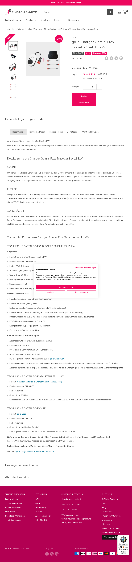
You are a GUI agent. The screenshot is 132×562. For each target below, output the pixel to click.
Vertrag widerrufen (113, 537)
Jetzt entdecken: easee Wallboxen (66, 2)
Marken (57, 20)
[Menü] (127, 536)
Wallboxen (10, 511)
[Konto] (119, 12)
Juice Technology (43, 515)
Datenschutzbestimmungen (85, 267)
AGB (104, 503)
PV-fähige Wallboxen (15, 515)
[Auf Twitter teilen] (116, 58)
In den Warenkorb (84, 99)
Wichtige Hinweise (90, 131)
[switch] (123, 552)
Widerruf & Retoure (111, 532)
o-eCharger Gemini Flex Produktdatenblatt (36, 451)
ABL (37, 499)
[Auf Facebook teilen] (106, 58)
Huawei (38, 511)
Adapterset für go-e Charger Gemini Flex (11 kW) (39, 381)
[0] (124, 12)
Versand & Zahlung (110, 528)
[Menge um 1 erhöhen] (99, 87)
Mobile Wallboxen (34, 29)
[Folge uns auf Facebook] (47, 554)
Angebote (45, 20)
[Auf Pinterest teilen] (111, 58)
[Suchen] (110, 12)
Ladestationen (11, 20)
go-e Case (21, 414)
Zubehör (29, 20)
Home (7, 29)
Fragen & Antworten (111, 515)
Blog (104, 507)
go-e (74, 38)
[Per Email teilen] (121, 58)
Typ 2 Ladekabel (13, 520)
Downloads (72, 131)
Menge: (75, 86)
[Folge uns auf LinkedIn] (57, 554)
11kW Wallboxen (13, 503)
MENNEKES (41, 520)
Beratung (72, 20)
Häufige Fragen (56, 131)
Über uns (106, 524)
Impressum (107, 520)
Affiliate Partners (110, 499)
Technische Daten (37, 131)
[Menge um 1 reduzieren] (85, 87)
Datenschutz (107, 511)
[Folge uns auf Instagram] (52, 554)
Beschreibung (18, 131)
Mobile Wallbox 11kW (53, 29)
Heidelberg (40, 507)
